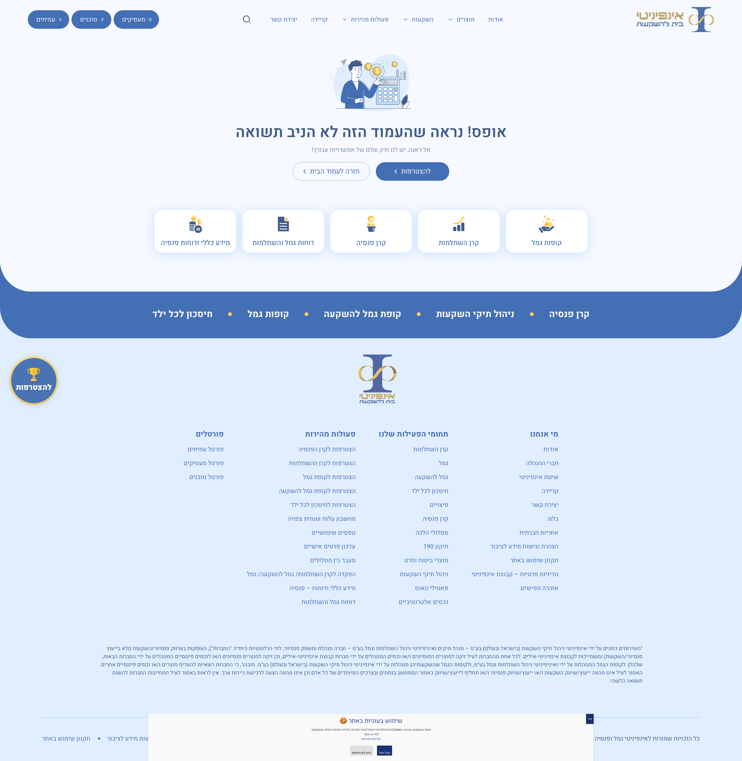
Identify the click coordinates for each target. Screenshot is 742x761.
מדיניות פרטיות (371, 739)
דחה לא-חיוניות (361, 753)
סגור (590, 719)
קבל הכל (384, 753)
